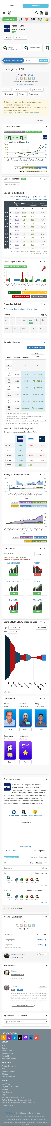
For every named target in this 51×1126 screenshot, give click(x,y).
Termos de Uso (7, 1105)
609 (32, 216)
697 (32, 213)
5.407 (17, 216)
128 (32, 248)
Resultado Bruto (41, 537)
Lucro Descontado (30, 168)
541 (32, 220)
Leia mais (42, 986)
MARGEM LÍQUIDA (14, 581)
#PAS (4, 1068)
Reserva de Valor (8, 1053)
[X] (31, 1037)
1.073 (24, 213)
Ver (25, 762)
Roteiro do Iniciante (9, 1066)
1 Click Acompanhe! (21, 90)
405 (24, 245)
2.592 (17, 241)
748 (32, 223)
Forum (28, 60)
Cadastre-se (35, 6)
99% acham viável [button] (12, 857)
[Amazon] (3, 1037)
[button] (4, 13)
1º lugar (41, 945)
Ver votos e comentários (26, 84)
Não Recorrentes (24, 199)
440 (24, 238)
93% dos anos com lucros (33, 132)
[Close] (44, 179)
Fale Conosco (7, 1092)
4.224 (17, 227)
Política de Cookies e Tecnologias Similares (18, 1100)
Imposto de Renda (9, 1058)
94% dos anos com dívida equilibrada (15, 267)
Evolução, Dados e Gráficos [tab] (13, 60)
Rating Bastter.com (13, 916)
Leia (9, 729)
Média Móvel (13, 142)
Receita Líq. (16, 204)
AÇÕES (14, 26)
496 (32, 230)
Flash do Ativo (9, 94)
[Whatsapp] (14, 1037)
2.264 (17, 245)
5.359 (17, 213)
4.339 (17, 223)
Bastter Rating (32, 432)
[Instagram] (9, 1037)
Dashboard (6, 90)
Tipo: (6, 627)
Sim (41, 857)
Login (12, 6)
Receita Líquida (26, 502)
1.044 (24, 216)
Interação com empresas (16, 1015)
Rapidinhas (11, 965)
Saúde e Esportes (8, 1071)
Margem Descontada (43, 204)
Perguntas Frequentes (10, 1086)
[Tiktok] (20, 1037)
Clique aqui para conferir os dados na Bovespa (21, 113)
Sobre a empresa (12, 779)
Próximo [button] (41, 954)
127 (24, 248)
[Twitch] (25, 1037)
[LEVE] (20, 438)
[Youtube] (36, 1037)
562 (32, 227)
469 (24, 241)
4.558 (17, 220)
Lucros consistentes (12, 48)
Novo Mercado (34, 47)
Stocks (4, 1048)
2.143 (17, 248)
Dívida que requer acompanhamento (34, 293)
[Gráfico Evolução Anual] (16, 209)
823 (24, 230)
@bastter (14, 971)
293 (32, 241)
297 (24, 234)
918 (24, 223)
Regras (4, 1094)
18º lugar (41, 939)
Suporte (5, 1089)
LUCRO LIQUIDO (13, 563)
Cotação (43, 168)
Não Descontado (40, 199)
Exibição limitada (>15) (39, 297)
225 (32, 245)
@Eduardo (15, 986)
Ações (4, 1045)
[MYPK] (31, 438)
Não (45, 857)
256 (32, 238)
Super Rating (12, 850)
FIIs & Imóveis (7, 1050)
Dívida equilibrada (15, 293)
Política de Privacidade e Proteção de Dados (18, 1102)
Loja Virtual (6, 1084)
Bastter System (9, 19)
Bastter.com (10, 1113)
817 (24, 227)
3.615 (17, 230)
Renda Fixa (6, 1056)
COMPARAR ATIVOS (37, 347)
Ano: (6, 632)
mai (30, 321)
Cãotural (5, 1074)
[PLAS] (42, 438)
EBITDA (24, 204)
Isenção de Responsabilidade (13, 1097)
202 (32, 234)
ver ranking (26, 846)
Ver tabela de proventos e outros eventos (21, 309)
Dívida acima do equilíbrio (21, 297)
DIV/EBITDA (13, 600)
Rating (30, 74)
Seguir (8, 38)
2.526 (17, 238)
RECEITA (37, 563)
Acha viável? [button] (34, 857)
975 (24, 220)
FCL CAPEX (26, 506)
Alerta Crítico (38, 90)
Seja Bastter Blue (8, 1076)
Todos (18, 168)
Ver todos (44, 885)
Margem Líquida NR (39, 506)
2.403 (17, 234)
